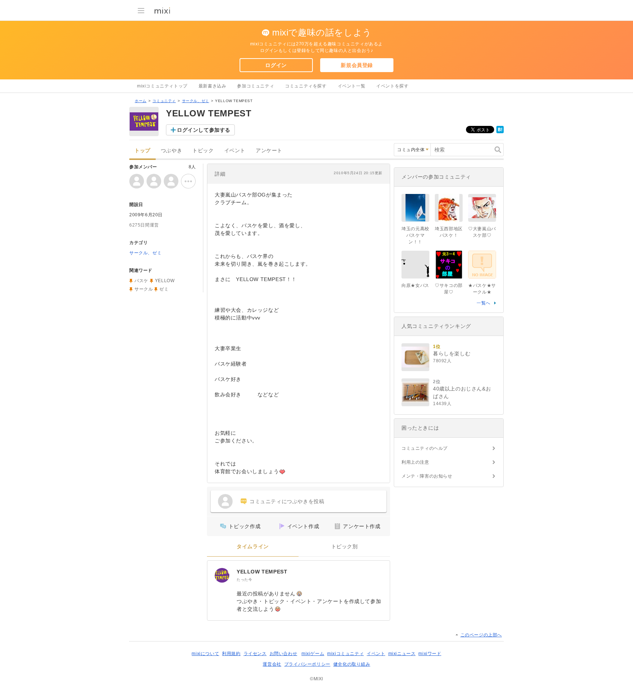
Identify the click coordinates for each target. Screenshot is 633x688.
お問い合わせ (283, 653)
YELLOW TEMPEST (262, 572)
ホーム (141, 101)
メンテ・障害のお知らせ (426, 476)
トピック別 (344, 546)
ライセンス (255, 653)
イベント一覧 (352, 86)
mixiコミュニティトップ (162, 86)
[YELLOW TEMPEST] (222, 575)
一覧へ (484, 303)
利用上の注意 (415, 462)
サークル (143, 289)
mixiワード (429, 653)
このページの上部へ (481, 634)
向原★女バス (415, 285)
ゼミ (164, 289)
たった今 (244, 579)
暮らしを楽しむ (451, 353)
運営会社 (272, 664)
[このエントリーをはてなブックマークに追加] (500, 131)
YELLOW (165, 280)
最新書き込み (212, 86)
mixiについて (205, 653)
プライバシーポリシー (307, 664)
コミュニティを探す (305, 86)
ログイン (275, 65)
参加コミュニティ (255, 86)
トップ (142, 150)
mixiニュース (402, 653)
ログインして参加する (203, 130)
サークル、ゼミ (195, 101)
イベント (234, 150)
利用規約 (231, 653)
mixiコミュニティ (345, 653)
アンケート (269, 150)
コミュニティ (164, 101)
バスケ (141, 280)
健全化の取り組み (351, 664)
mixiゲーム (312, 653)
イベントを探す (392, 86)
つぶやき (171, 150)
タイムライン (253, 546)
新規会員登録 (357, 65)
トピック (203, 150)
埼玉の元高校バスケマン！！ (415, 235)
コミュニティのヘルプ (424, 448)
